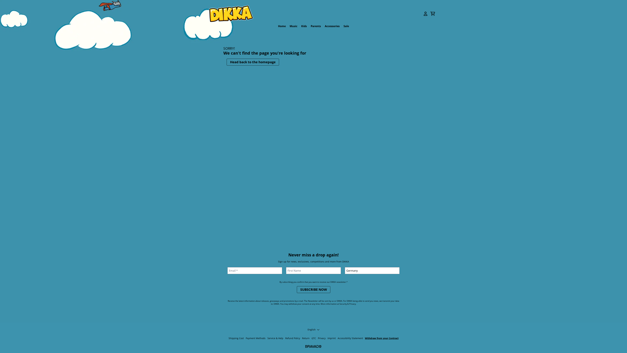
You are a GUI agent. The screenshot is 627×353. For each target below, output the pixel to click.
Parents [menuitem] (316, 26)
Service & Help (275, 338)
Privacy (322, 338)
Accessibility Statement (350, 338)
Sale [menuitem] (346, 26)
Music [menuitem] (293, 26)
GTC (314, 338)
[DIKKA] (231, 13)
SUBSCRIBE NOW (313, 289)
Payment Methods (255, 338)
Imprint (332, 338)
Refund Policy (292, 338)
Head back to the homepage (253, 62)
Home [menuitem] (282, 26)
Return (306, 338)
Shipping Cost (236, 338)
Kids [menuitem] (304, 26)
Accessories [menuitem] (332, 26)
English (312, 329)
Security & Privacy (347, 304)
